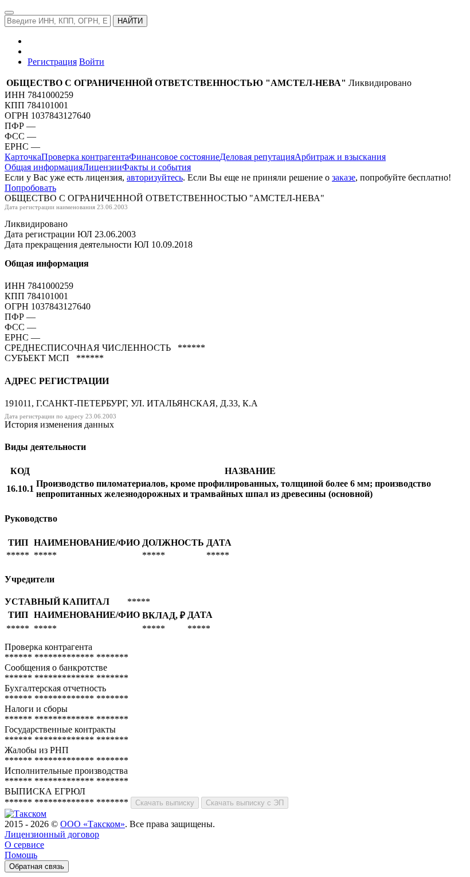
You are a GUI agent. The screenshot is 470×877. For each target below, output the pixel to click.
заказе (343, 177)
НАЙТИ (130, 21)
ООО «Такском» (92, 824)
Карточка (23, 157)
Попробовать (30, 188)
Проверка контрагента (85, 157)
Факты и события (156, 167)
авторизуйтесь (155, 177)
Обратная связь (36, 866)
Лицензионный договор (52, 834)
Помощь (21, 855)
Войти (91, 61)
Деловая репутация (257, 157)
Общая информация (44, 167)
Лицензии (102, 167)
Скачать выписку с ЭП (245, 802)
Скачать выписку (164, 802)
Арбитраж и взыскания (340, 157)
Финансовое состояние (174, 157)
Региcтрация (52, 61)
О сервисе (24, 844)
